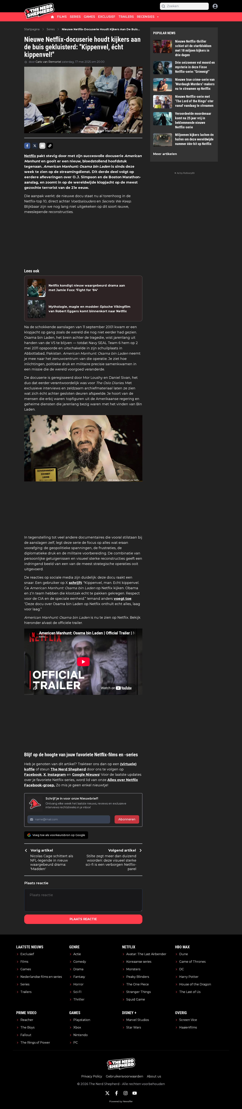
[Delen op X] (35, 146)
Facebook (33, 775)
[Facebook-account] (116, 1093)
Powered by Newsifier (121, 1101)
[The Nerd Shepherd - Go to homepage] (39, 6)
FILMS (62, 17)
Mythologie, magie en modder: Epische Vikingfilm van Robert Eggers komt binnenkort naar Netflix (89, 309)
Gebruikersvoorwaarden (124, 1076)
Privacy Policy (91, 1076)
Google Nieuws (85, 775)
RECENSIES (145, 17)
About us (154, 1076)
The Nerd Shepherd (68, 769)
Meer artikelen (165, 154)
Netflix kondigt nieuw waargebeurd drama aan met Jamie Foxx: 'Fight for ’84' (87, 288)
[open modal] (215, 6)
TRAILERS (126, 17)
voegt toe (122, 599)
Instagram (57, 775)
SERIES (75, 17)
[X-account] (107, 1093)
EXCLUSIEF (106, 17)
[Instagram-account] (125, 1093)
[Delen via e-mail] (42, 146)
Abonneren (126, 819)
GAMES (89, 17)
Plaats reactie (83, 919)
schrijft (75, 583)
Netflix (30, 156)
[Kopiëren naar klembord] (50, 146)
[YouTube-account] (134, 1093)
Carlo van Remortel (48, 62)
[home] (52, 17)
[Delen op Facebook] (27, 146)
